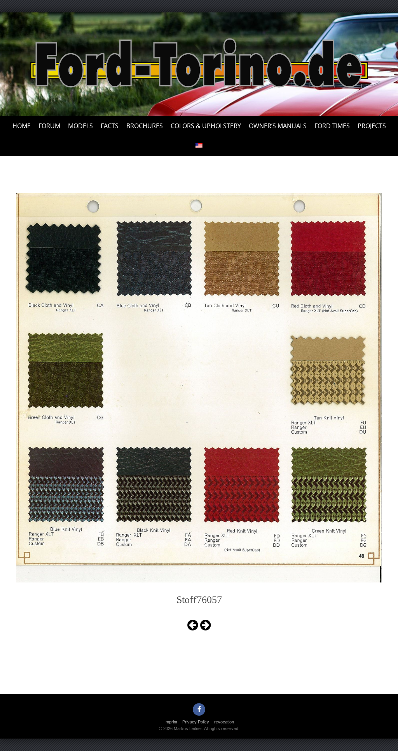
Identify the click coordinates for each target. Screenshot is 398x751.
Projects (372, 126)
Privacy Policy (195, 722)
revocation (224, 722)
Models (80, 126)
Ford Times (332, 126)
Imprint (170, 722)
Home (21, 126)
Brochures (144, 126)
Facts (110, 126)
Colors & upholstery (206, 126)
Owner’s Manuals (278, 126)
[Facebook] (199, 709)
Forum (49, 126)
